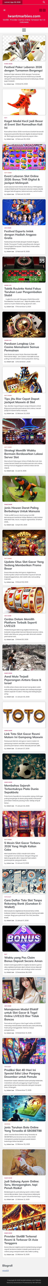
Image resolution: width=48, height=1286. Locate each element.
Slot (5, 117)
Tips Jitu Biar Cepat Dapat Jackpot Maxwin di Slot (21, 400)
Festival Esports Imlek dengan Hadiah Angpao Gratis (20, 234)
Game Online (8, 504)
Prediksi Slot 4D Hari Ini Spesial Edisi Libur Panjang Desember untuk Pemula (22, 1073)
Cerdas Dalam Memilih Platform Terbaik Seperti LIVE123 (20, 622)
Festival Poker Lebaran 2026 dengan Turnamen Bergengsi (23, 68)
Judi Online (7, 227)
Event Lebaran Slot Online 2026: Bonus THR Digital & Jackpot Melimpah (22, 179)
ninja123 (5, 1270)
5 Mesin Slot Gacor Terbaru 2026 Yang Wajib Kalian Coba (22, 846)
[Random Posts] (4, 10)
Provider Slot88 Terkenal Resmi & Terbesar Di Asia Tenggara (21, 1240)
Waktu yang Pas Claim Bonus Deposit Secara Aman (23, 959)
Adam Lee (10, 84)
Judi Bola (7, 1124)
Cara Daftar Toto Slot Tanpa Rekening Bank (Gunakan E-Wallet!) (23, 903)
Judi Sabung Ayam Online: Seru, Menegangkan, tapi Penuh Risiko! (21, 1185)
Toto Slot (7, 896)
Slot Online (8, 172)
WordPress (37, 1282)
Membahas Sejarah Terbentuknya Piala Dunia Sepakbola (21, 789)
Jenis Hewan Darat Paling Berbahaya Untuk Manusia (22, 509)
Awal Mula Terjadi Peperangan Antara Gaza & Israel (22, 680)
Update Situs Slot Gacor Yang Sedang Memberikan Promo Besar (24, 565)
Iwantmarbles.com (24, 16)
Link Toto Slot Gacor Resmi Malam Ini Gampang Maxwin (23, 735)
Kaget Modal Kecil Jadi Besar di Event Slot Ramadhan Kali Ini (23, 124)
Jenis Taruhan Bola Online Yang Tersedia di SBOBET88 (23, 1129)
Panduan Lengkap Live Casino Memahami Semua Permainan (21, 347)
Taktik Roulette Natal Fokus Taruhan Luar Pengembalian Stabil (23, 292)
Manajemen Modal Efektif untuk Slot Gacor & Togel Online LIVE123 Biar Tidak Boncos (21, 1014)
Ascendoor (18, 1282)
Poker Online (8, 63)
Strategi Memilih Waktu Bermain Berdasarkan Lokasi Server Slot (23, 454)
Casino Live (7, 285)
